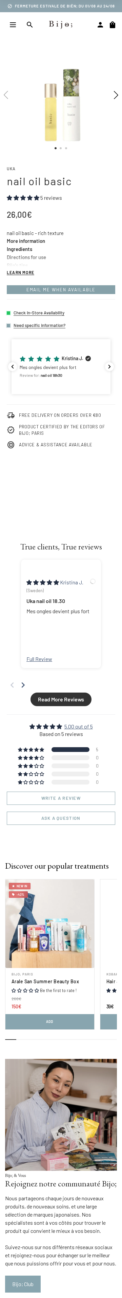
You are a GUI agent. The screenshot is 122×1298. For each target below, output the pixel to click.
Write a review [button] (61, 798)
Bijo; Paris (22, 974)
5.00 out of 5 (78, 726)
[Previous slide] (12, 685)
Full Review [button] (39, 659)
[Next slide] (23, 685)
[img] (43, 582)
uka (11, 168)
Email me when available (61, 289)
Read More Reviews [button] (61, 699)
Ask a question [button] (60, 818)
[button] (61, 366)
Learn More (20, 272)
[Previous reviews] (12, 366)
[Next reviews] (109, 366)
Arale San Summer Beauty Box (45, 981)
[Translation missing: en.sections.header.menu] (12, 24)
